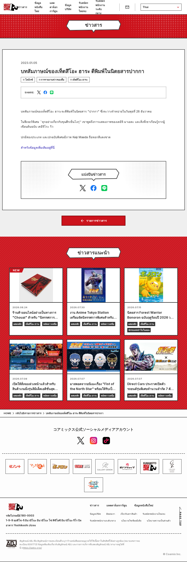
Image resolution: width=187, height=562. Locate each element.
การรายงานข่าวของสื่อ (52, 79)
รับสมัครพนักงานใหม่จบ (83, 7)
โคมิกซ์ (29, 79)
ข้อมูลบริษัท (68, 7)
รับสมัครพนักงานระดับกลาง (100, 7)
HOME (7, 413)
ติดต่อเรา (110, 514)
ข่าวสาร (22, 7)
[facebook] (45, 92)
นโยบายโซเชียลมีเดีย (131, 520)
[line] (52, 92)
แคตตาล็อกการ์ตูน (54, 7)
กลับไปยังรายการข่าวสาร (28, 413)
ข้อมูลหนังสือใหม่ (38, 7)
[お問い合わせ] (127, 7)
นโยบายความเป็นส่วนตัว (159, 520)
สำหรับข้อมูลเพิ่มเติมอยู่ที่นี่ (38, 147)
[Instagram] (93, 440)
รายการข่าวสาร (96, 220)
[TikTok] (106, 440)
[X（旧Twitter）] (80, 440)
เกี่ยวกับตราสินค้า (129, 514)
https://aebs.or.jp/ (32, 547)
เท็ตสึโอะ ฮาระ (80, 79)
